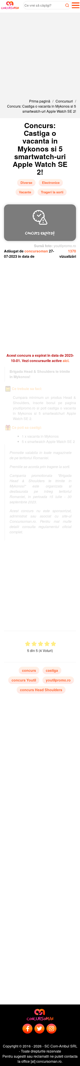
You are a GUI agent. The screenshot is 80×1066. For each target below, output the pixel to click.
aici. (66, 360)
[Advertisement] (40, 52)
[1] (27, 644)
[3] (40, 644)
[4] (47, 644)
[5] (53, 644)
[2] (34, 644)
